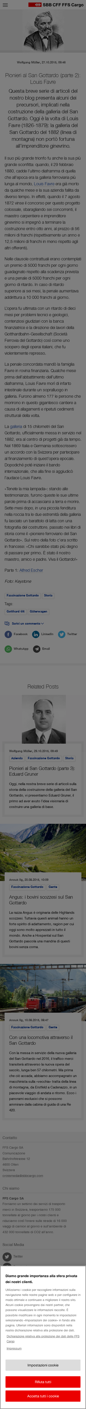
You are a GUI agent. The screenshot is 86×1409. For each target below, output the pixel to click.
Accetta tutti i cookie (43, 1396)
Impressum (14, 1348)
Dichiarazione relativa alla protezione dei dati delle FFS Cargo (43, 1339)
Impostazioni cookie (43, 1365)
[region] (43, 1337)
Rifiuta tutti (43, 1382)
